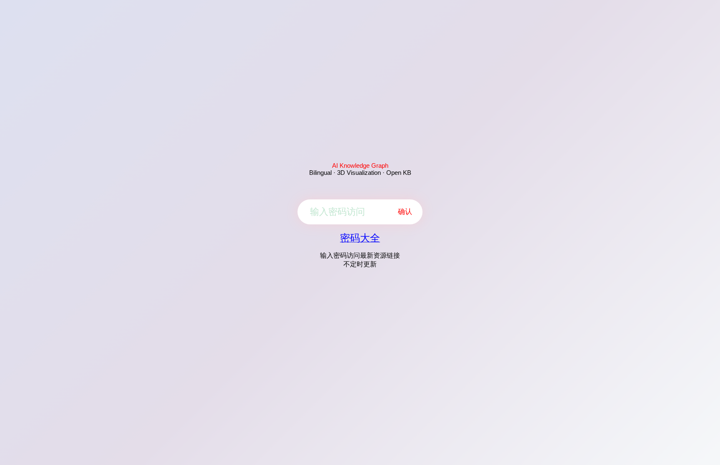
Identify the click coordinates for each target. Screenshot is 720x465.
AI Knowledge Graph (360, 165)
